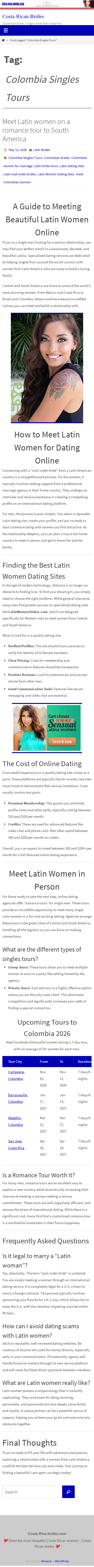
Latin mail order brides (19, 170)
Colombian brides (57, 156)
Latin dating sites (72, 163)
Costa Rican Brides (23, 16)
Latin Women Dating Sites (56, 170)
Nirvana (46, 1555)
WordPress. (62, 1555)
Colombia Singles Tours (25, 156)
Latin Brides (41, 149)
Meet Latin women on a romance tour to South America (36, 130)
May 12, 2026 (18, 149)
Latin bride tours (46, 163)
